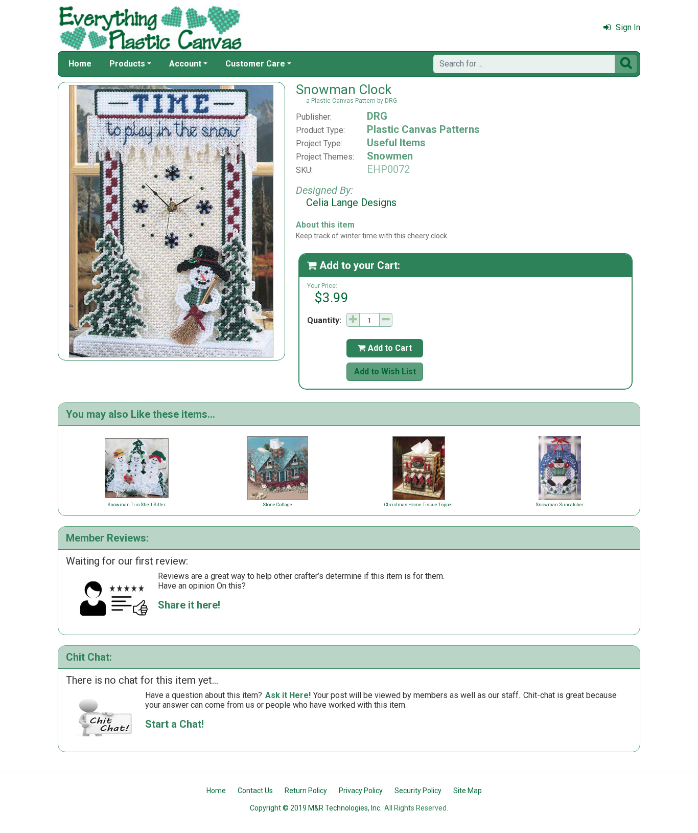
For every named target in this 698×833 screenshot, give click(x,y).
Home (79, 64)
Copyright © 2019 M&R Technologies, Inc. (316, 808)
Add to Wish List (385, 371)
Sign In (628, 27)
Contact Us (255, 790)
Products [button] (127, 64)
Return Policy (306, 790)
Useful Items (396, 143)
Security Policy (417, 790)
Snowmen (390, 156)
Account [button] (185, 64)
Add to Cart (385, 348)
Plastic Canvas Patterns (423, 129)
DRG (377, 116)
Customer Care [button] (255, 64)
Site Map (467, 790)
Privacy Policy (361, 790)
